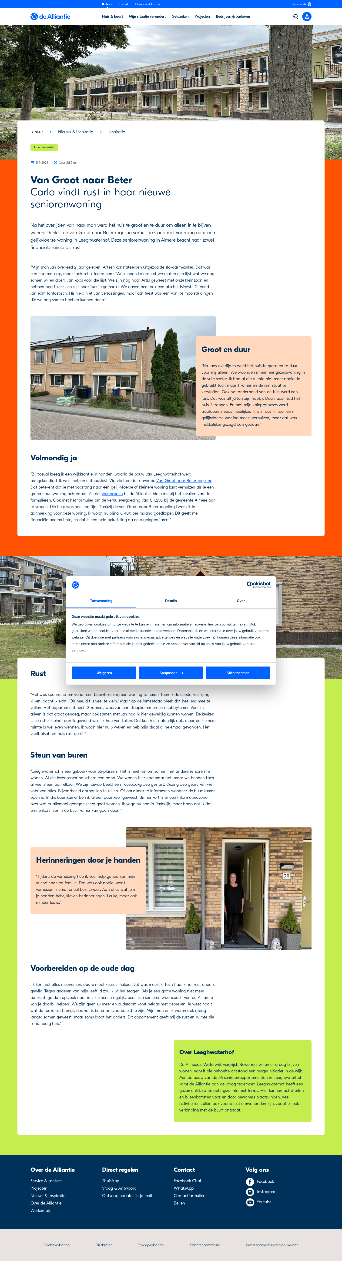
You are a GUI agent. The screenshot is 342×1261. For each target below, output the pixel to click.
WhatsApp (184, 1188)
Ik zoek (124, 4)
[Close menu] (307, 16)
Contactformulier (189, 1195)
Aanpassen (168, 673)
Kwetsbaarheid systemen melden (272, 1245)
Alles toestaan (237, 673)
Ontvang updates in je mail (127, 1195)
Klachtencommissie (205, 1245)
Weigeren (104, 673)
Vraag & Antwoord (119, 1188)
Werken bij (40, 1210)
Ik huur (107, 4)
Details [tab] (171, 601)
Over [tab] (241, 601)
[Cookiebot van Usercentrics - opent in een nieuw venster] (250, 585)
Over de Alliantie (147, 4)
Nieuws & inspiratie (75, 132)
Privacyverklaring (150, 1245)
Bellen (179, 1203)
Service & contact (46, 1180)
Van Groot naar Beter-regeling (184, 480)
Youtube (264, 1202)
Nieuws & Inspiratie (47, 1195)
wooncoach (112, 493)
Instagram (266, 1191)
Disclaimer (104, 1245)
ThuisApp (110, 1180)
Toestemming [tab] (101, 601)
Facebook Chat (187, 1180)
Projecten (38, 1188)
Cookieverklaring (57, 1245)
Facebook (265, 1181)
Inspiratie (116, 132)
